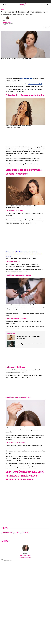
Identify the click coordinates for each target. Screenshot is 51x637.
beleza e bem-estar (7, 532)
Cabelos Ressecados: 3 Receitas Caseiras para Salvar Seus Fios (28, 337)
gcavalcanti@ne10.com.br (25, 557)
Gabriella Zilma (6, 22)
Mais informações (8, 560)
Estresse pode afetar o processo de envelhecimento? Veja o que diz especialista (30, 343)
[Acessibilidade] (4, 4)
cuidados (25, 532)
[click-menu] (47, 4)
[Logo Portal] (22, 4)
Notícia (46, 27)
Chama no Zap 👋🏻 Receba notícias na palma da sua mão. (24, 254)
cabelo (17, 532)
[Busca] (45, 4)
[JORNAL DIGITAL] (42, 4)
